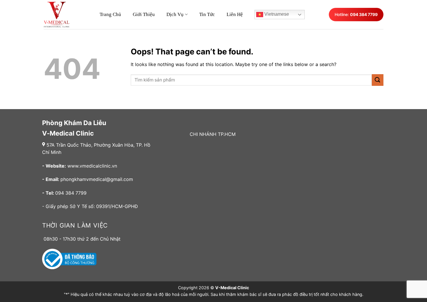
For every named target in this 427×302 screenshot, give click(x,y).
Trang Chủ (110, 14)
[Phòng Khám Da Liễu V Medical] (60, 14)
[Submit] (377, 80)
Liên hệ (235, 14)
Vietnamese (276, 14)
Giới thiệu (144, 14)
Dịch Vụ (175, 14)
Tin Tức (207, 14)
